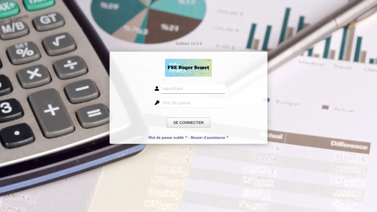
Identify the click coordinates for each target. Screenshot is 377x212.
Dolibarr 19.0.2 (188, 43)
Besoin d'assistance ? (210, 137)
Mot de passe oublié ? (167, 137)
